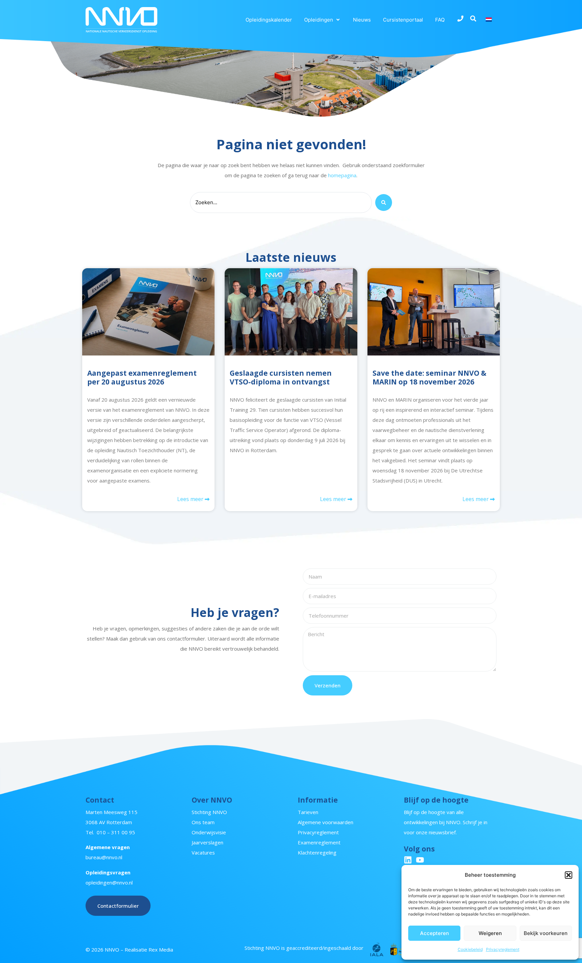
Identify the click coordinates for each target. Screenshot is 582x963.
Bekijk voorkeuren (546, 933)
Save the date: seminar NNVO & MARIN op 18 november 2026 (429, 377)
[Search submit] (383, 202)
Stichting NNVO (209, 812)
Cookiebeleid (470, 949)
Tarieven (308, 812)
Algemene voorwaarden (325, 822)
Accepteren (434, 933)
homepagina (342, 175)
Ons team (203, 822)
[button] (568, 875)
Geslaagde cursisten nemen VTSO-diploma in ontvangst (281, 377)
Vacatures (203, 852)
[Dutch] (489, 19)
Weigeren (490, 933)
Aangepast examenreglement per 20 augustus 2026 (142, 377)
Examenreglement (319, 842)
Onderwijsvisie (209, 832)
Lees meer (191, 499)
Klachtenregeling (317, 852)
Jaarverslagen (207, 842)
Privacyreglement (502, 949)
